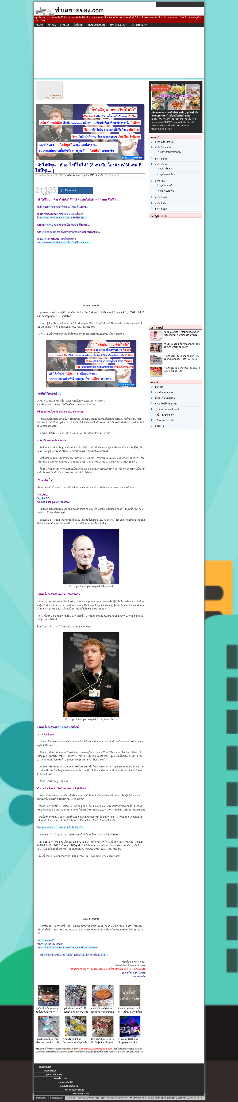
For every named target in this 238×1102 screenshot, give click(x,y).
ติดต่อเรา (159, 426)
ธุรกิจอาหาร (161, 158)
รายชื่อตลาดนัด (50, 1071)
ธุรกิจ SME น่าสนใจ (119, 25)
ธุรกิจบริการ (161, 164)
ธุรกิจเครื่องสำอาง (164, 142)
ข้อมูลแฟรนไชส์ (45, 1067)
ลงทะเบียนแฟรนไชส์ (65, 1082)
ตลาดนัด (52, 25)
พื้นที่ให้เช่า (78, 25)
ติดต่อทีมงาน (41, 1098)
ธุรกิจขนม (160, 181)
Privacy (132, 1098)
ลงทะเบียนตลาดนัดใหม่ (69, 1086)
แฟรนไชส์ (64, 25)
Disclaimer (181, 1098)
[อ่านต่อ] (168, 129)
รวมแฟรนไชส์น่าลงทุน (166, 403)
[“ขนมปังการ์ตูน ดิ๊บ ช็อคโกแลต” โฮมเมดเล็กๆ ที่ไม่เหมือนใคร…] (156, 351)
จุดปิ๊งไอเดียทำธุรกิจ (165, 415)
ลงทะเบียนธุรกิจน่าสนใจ (74, 1090)
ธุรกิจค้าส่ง (160, 203)
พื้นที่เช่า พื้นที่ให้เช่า (165, 398)
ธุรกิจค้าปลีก (161, 197)
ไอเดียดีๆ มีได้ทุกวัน (96, 25)
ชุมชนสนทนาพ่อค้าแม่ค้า (167, 409)
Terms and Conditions (165, 1098)
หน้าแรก (39, 25)
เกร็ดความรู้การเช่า (164, 420)
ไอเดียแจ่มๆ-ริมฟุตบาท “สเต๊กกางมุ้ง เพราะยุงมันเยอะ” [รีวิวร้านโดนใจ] (181, 357)
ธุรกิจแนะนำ (157, 327)
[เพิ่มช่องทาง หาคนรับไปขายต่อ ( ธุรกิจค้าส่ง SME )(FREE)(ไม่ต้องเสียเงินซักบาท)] (176, 109)
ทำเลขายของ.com (97, 1098)
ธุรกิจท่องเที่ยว (167, 174)
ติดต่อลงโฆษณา (56, 1098)
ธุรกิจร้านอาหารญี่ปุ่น (170, 152)
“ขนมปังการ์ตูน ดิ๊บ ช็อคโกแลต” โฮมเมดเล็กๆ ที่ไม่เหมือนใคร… (182, 345)
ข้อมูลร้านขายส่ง (60, 1078)
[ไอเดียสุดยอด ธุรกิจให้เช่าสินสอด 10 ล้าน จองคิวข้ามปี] (156, 375)
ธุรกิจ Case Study (54, 1074)
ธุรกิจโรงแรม (166, 168)
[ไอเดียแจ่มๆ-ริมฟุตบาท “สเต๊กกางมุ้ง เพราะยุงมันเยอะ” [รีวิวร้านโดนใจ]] (156, 363)
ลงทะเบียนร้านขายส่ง (80, 1093)
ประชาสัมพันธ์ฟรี (139, 25)
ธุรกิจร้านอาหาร (163, 147)
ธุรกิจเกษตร (161, 208)
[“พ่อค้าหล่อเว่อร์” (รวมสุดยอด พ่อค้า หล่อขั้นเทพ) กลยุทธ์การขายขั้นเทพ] (156, 339)
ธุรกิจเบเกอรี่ (166, 185)
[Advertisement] (119, 53)
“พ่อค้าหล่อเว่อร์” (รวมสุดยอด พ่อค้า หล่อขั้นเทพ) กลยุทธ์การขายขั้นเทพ (181, 333)
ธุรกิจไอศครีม (167, 191)
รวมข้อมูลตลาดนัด (164, 392)
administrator (73, 175)
